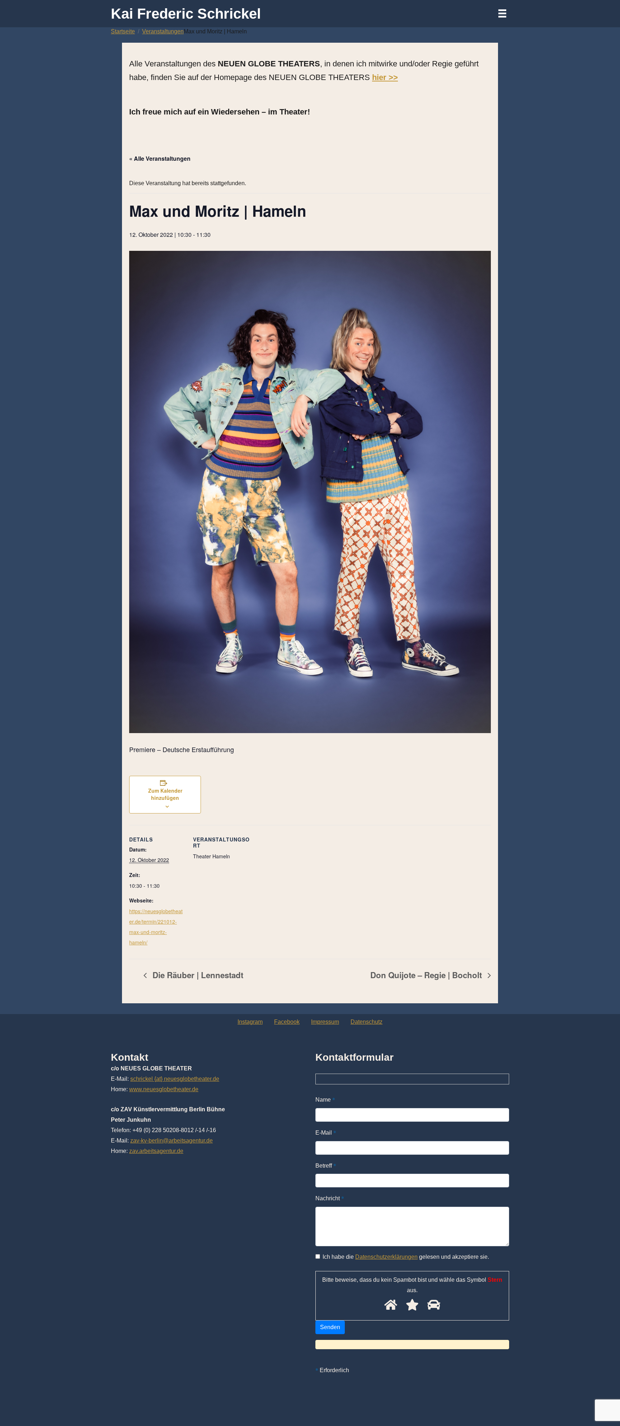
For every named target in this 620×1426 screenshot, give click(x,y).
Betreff (325, 1165)
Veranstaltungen (163, 31)
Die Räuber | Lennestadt (196, 975)
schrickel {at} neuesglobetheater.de (174, 1079)
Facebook (287, 1022)
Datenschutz (366, 1022)
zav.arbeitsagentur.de (156, 1151)
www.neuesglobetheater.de (163, 1089)
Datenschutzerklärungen (386, 1257)
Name (325, 1099)
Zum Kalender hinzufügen (165, 794)
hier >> (385, 77)
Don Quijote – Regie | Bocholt (427, 975)
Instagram (250, 1022)
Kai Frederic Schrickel (186, 14)
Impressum (325, 1022)
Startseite (123, 31)
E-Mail (325, 1132)
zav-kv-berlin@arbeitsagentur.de (171, 1140)
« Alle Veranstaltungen (160, 158)
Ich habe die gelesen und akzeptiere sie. (406, 1257)
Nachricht (329, 1198)
